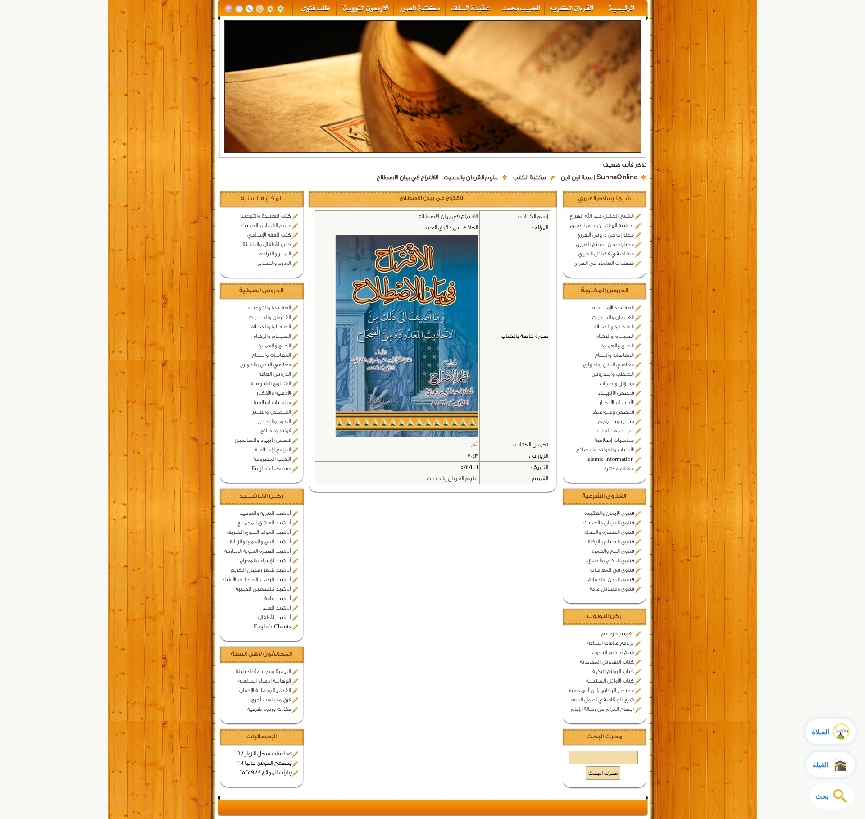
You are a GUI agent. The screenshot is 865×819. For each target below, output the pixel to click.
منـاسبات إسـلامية (614, 440)
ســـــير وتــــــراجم (616, 421)
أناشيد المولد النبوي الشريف (259, 532)
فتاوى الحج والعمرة (613, 551)
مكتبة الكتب (529, 177)
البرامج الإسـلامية (273, 449)
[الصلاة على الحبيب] (260, 9)
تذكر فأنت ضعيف (624, 164)
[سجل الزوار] (239, 9)
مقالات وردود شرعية (269, 709)
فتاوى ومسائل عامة (612, 589)
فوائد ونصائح (275, 431)
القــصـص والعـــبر (271, 412)
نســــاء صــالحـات (615, 431)
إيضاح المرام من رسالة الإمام (602, 709)
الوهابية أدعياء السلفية (264, 681)
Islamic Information (610, 459)
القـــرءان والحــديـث (613, 317)
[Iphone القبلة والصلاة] (280, 9)
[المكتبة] (228, 9)
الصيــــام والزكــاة (615, 336)
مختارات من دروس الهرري (605, 235)
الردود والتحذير (274, 263)
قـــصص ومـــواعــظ (613, 412)
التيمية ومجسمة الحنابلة (263, 671)
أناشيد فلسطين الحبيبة (263, 589)
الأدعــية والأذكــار (616, 402)
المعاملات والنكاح (614, 355)
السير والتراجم (275, 253)
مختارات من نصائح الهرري (605, 244)
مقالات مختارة (619, 468)
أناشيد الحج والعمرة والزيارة (260, 541)
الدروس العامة (275, 374)
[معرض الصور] (419, 9)
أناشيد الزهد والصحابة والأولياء (256, 579)
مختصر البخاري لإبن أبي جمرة (601, 690)
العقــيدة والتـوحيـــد (269, 308)
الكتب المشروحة (272, 459)
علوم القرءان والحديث (471, 177)
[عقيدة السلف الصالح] (469, 9)
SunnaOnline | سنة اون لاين (599, 177)
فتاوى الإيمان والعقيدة (609, 513)
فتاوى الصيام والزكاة (611, 541)
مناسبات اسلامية (272, 402)
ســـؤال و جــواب (617, 383)
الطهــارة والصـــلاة (614, 326)
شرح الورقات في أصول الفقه (602, 699)
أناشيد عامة (277, 598)
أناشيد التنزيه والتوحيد (265, 513)
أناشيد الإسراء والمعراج (265, 560)
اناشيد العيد (276, 608)
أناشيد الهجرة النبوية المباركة (257, 551)
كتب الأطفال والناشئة (267, 244)
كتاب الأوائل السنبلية (610, 681)
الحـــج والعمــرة (617, 345)
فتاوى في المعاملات (612, 570)
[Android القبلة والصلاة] (270, 9)
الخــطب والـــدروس (613, 374)
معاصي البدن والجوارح (608, 364)
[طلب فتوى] (314, 9)
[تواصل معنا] (249, 9)
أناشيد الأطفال (274, 617)
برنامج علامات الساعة (610, 643)
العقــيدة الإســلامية (613, 308)
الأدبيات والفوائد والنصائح (605, 449)
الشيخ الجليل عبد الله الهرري (601, 216)
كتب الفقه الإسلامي (269, 235)
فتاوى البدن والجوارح (611, 579)
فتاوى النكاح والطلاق (610, 560)
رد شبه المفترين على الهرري (602, 225)
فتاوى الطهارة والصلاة (609, 532)
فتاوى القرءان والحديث (608, 522)
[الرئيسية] (622, 9)
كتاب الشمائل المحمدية (607, 662)
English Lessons (271, 468)
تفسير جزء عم (617, 633)
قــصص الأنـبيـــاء (616, 393)
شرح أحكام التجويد (612, 652)
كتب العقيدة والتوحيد (266, 216)
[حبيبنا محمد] (520, 9)
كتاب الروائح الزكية (613, 671)
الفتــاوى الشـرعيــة (271, 383)
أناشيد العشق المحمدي (264, 522)
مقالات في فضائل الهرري (606, 253)
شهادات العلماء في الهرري (604, 263)
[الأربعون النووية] (365, 9)
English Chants (272, 626)
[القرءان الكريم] (570, 9)
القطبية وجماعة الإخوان (265, 690)
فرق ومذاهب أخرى (271, 699)
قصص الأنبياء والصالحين (263, 440)
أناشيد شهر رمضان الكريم (261, 570)
